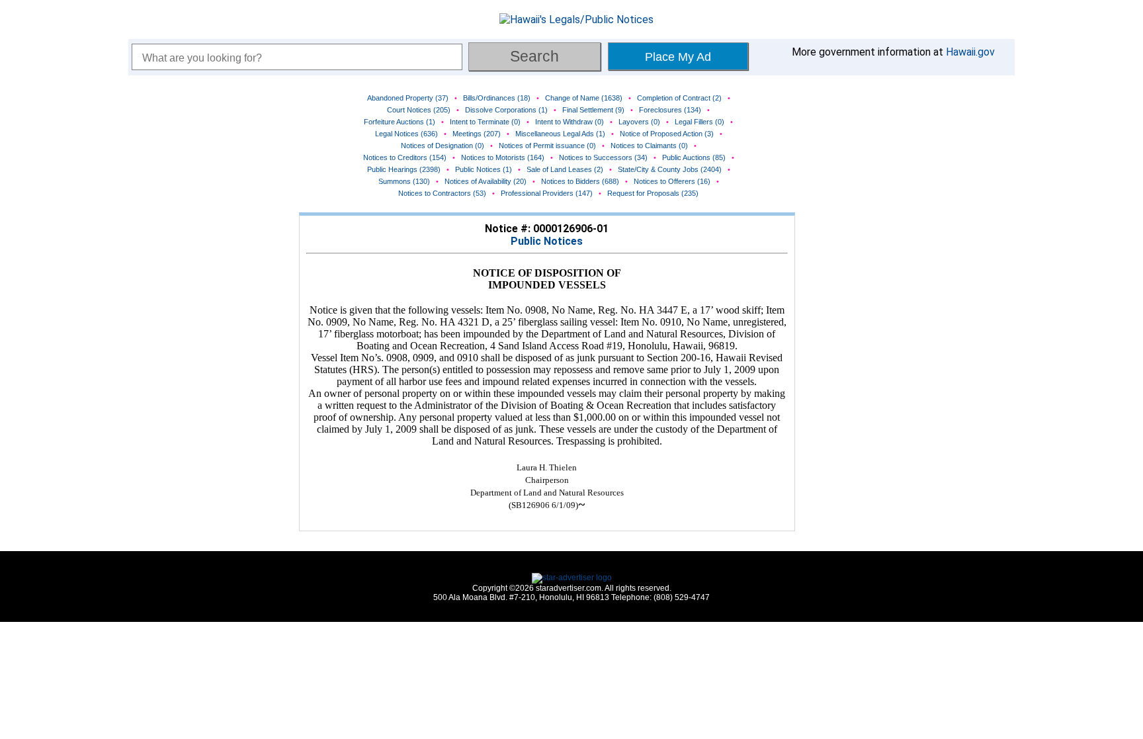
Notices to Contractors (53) (442, 193)
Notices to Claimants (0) (649, 146)
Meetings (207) (476, 134)
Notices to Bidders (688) (580, 181)
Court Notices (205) (418, 110)
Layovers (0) (639, 122)
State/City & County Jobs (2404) (670, 169)
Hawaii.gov (970, 52)
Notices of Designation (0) (442, 146)
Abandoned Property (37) (407, 98)
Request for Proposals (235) (652, 193)
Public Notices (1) (483, 169)
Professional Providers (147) (547, 193)
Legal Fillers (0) (699, 122)
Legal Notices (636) (406, 134)
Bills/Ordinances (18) (496, 98)
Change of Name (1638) (583, 98)
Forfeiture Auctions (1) (399, 122)
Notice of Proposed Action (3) (667, 134)
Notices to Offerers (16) (672, 181)
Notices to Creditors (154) (404, 157)
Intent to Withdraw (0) (569, 122)
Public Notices (547, 241)
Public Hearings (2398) (404, 169)
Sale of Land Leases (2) (565, 169)
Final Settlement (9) (593, 110)
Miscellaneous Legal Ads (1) (560, 134)
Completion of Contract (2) (679, 98)
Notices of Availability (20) (485, 181)
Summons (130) (404, 181)
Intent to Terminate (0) (485, 122)
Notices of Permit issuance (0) (547, 146)
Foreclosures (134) (670, 110)
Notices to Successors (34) (603, 157)
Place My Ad (678, 57)
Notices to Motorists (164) (502, 157)
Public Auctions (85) (694, 157)
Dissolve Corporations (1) (506, 110)
